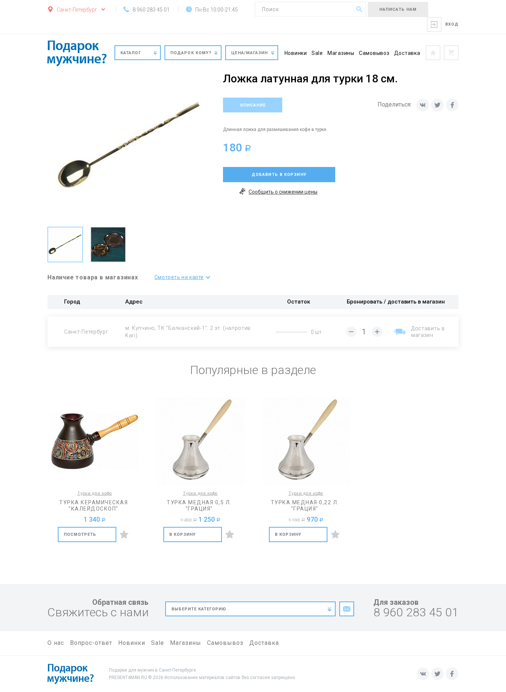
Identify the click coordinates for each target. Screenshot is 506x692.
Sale (317, 53)
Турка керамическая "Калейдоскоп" (93, 505)
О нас (55, 642)
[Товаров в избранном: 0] (433, 52)
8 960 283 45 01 (416, 612)
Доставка (407, 53)
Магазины (340, 53)
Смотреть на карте (179, 277)
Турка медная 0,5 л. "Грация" (199, 505)
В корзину (182, 534)
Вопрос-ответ (91, 642)
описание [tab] (253, 105)
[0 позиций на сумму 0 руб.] (451, 52)
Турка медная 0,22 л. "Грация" (305, 505)
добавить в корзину (279, 174)
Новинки (295, 53)
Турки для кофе (94, 493)
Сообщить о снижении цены (283, 192)
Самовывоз (374, 53)
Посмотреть (80, 534)
